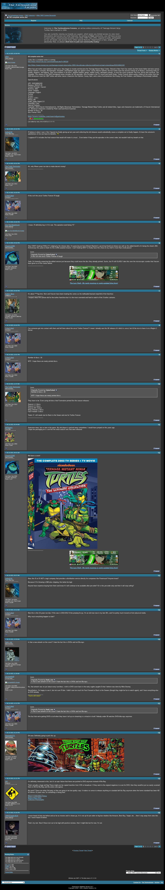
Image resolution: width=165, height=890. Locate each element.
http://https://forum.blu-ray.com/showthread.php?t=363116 (48, 62)
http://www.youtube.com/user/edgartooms (46, 116)
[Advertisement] (120, 6)
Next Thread (88, 850)
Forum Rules (9, 872)
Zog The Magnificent (12, 225)
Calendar (130, 20)
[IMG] (6, 867)
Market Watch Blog (34, 798)
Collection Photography (36, 800)
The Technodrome (147, 882)
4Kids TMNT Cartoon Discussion (46, 15)
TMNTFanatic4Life (11, 816)
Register (33, 20)
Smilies (7, 866)
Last (156, 47)
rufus (7, 57)
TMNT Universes (30, 15)
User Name (133, 15)
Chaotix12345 (10, 246)
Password (133, 17)
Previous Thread (78, 850)
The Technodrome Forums (15, 15)
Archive (157, 882)
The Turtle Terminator (12, 166)
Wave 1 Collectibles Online (37, 796)
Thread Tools (141, 50)
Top (162, 882)
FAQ (81, 20)
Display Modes (153, 50)
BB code (7, 864)
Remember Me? (155, 15)
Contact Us (137, 882)
